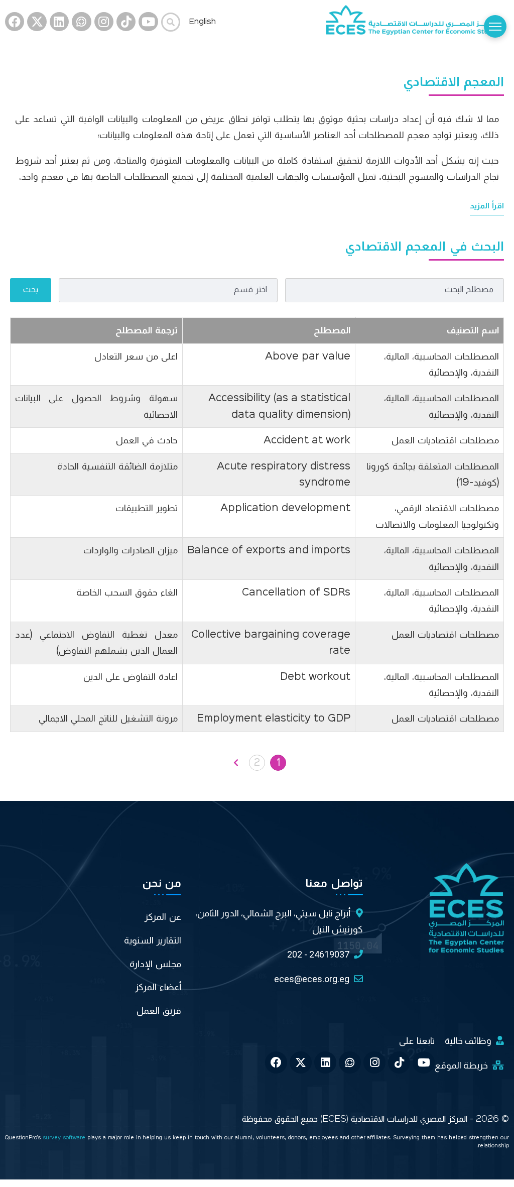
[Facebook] (14, 21)
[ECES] (417, 21)
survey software (65, 1138)
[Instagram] (103, 21)
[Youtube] (148, 21)
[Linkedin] (59, 21)
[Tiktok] (126, 21)
